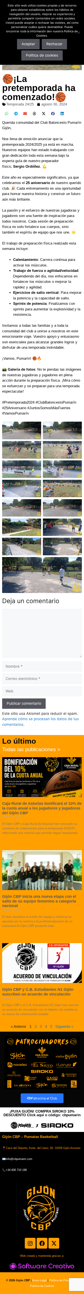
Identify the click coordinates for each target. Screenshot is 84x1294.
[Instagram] (30, 1243)
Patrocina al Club (44, 1098)
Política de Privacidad (62, 1280)
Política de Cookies (42, 1286)
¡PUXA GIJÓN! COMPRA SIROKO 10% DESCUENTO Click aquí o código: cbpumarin (42, 1113)
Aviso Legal (39, 1280)
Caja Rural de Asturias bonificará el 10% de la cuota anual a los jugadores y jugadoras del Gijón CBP (42, 808)
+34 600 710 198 (16, 1170)
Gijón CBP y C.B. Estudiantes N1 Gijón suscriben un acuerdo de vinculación (37, 991)
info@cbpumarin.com (19, 1159)
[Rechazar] (78, 32)
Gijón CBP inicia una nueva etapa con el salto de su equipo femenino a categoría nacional (39, 901)
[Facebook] (42, 1243)
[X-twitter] (53, 1243)
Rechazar (54, 44)
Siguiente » (64, 1027)
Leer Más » (8, 840)
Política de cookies (42, 55)
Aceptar (28, 44)
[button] (6, 113)
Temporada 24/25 (20, 104)
